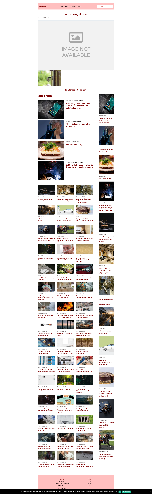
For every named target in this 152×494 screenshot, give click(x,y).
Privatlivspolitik (126, 491)
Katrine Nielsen (78, 121)
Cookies (73, 6)
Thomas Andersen (79, 100)
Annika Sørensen (78, 162)
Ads (62, 6)
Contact (80, 6)
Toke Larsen (77, 141)
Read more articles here (76, 90)
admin (49, 18)
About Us (67, 6)
